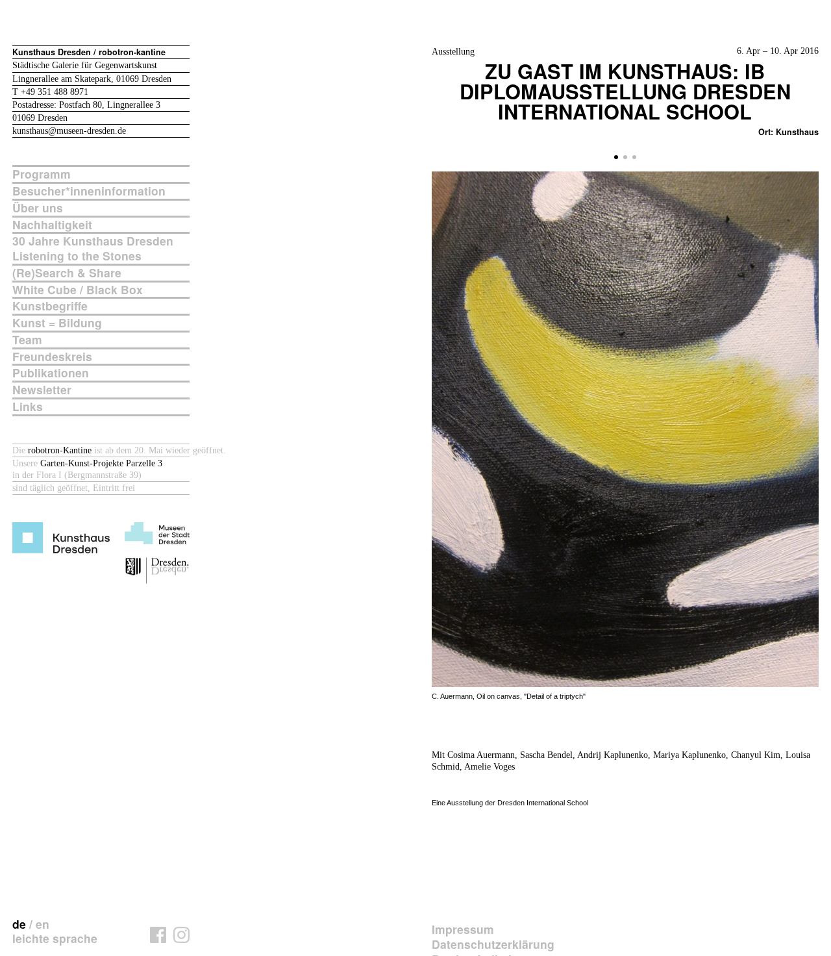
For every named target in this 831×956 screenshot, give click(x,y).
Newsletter (41, 390)
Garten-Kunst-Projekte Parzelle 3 (101, 463)
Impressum (463, 929)
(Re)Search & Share (66, 273)
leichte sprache (54, 938)
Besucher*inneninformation (89, 191)
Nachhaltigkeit (52, 225)
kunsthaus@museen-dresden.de (69, 131)
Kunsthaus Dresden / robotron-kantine (89, 52)
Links (27, 406)
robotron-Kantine (60, 450)
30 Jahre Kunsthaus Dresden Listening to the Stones (92, 249)
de (19, 924)
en (42, 924)
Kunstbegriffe (50, 306)
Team (27, 340)
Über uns (37, 208)
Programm (41, 174)
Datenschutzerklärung (493, 944)
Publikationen (50, 373)
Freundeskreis (52, 356)
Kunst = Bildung (57, 323)
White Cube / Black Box (77, 290)
